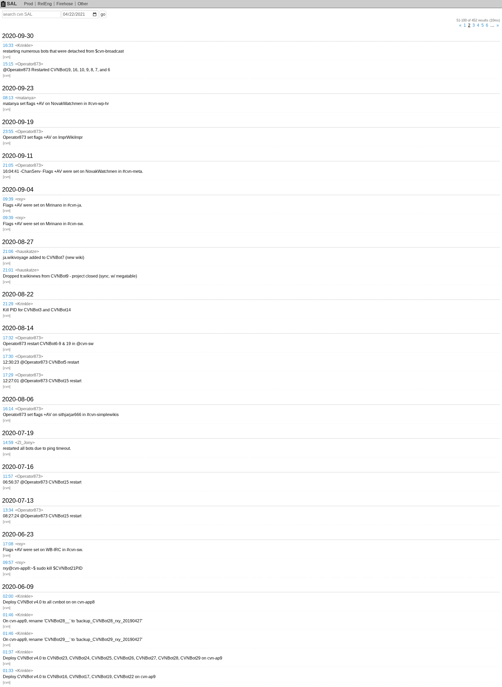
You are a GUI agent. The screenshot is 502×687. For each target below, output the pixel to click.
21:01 (8, 270)
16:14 (8, 409)
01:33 (8, 670)
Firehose (64, 4)
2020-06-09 (17, 587)
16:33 (8, 45)
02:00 (8, 596)
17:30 (8, 356)
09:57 (8, 562)
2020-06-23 (17, 534)
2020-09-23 (17, 88)
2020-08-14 (17, 328)
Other (83, 4)
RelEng (45, 4)
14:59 (8, 442)
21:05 (8, 165)
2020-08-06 (17, 399)
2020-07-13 (17, 500)
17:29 (8, 375)
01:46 (8, 615)
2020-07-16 (17, 467)
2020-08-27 (17, 242)
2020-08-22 (17, 294)
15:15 (8, 64)
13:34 (8, 510)
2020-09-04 (17, 189)
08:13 (8, 98)
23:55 (8, 131)
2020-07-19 (17, 433)
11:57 (8, 476)
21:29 (8, 304)
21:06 (8, 251)
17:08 (8, 544)
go (103, 14)
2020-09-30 (17, 36)
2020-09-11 (17, 156)
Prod (28, 4)
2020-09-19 (17, 122)
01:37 (8, 652)
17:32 (8, 338)
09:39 (8, 199)
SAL (12, 3)
